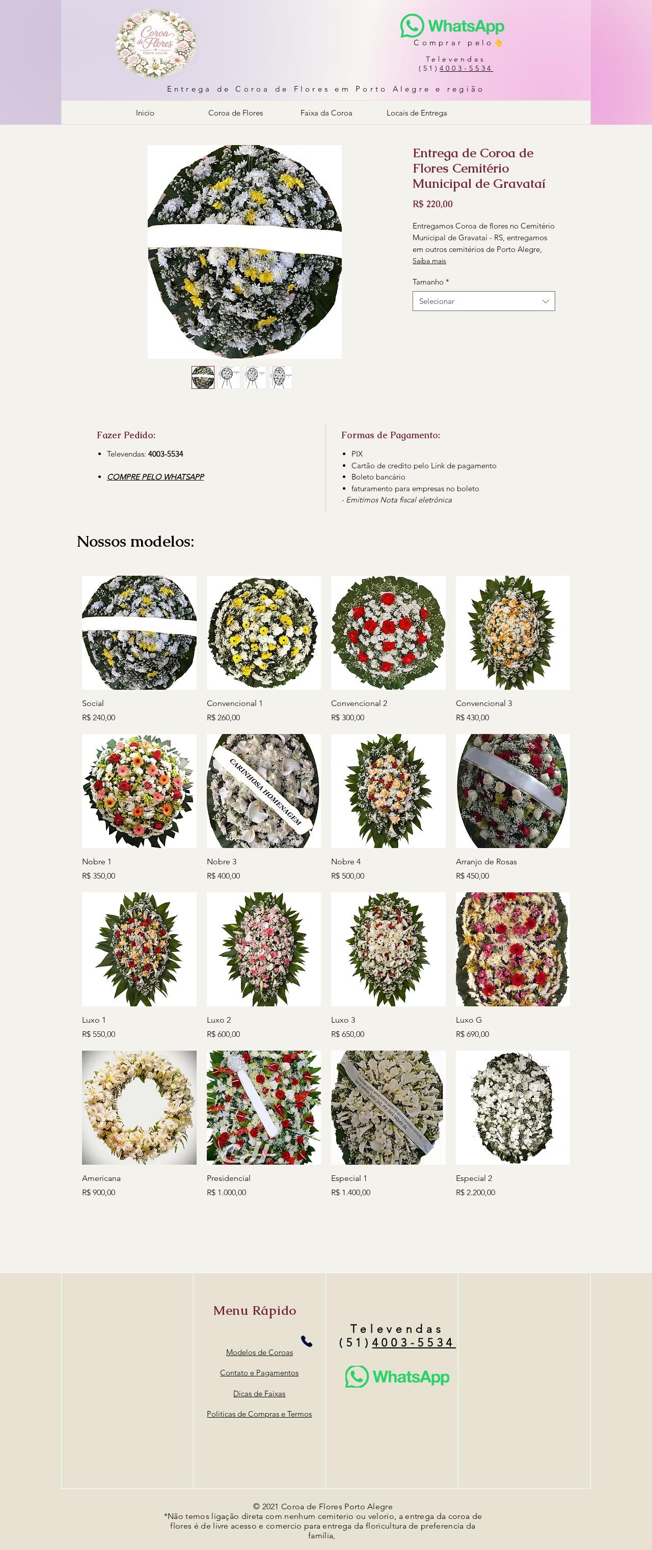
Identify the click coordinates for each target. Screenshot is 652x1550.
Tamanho (431, 282)
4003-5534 (466, 68)
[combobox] (484, 301)
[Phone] (306, 1341)
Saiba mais (429, 260)
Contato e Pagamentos (259, 1372)
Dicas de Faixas (259, 1393)
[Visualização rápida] (139, 633)
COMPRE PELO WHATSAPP (155, 477)
